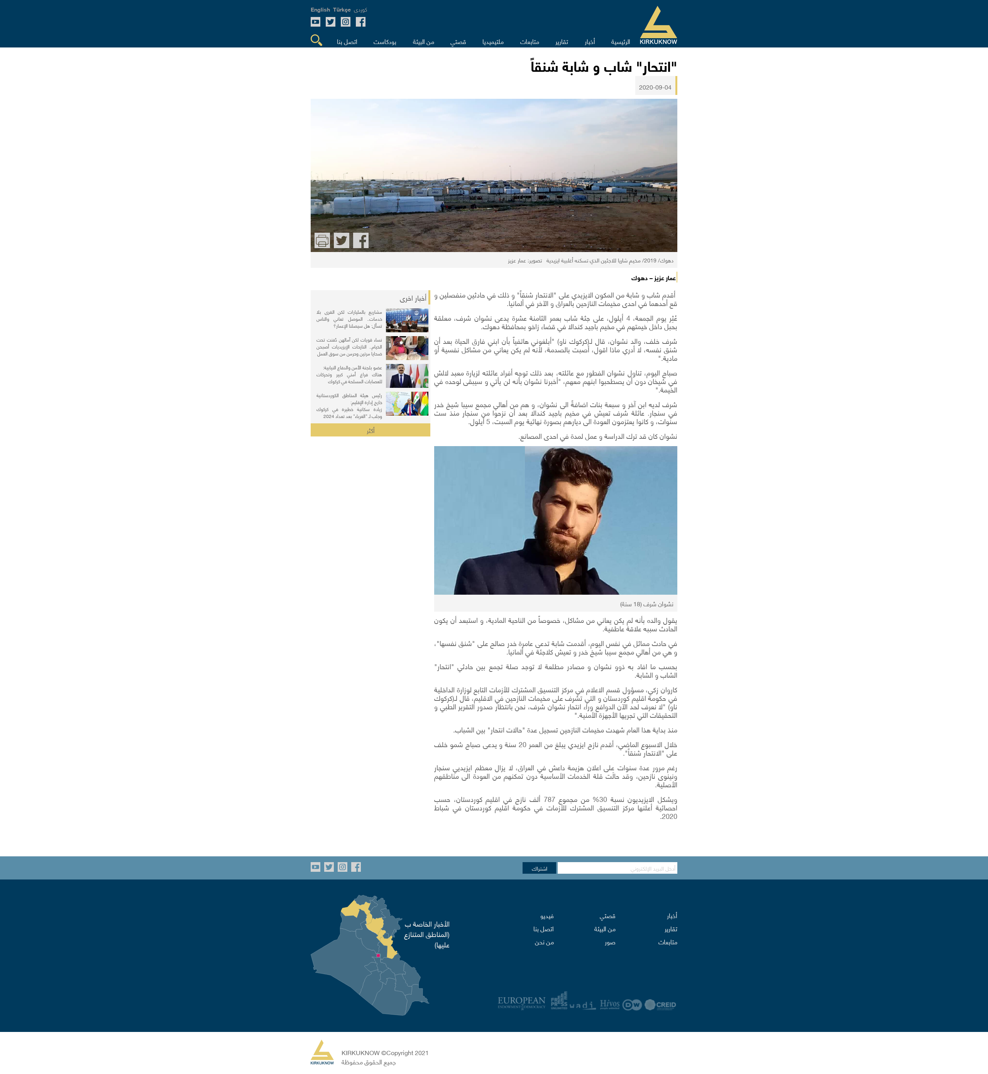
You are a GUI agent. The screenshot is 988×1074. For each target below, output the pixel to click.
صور (610, 941)
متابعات (667, 941)
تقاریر (671, 928)
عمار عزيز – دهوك (653, 277)
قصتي (608, 915)
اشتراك (539, 868)
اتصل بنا (543, 928)
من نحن (544, 941)
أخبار (672, 915)
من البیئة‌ (605, 928)
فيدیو (547, 915)
